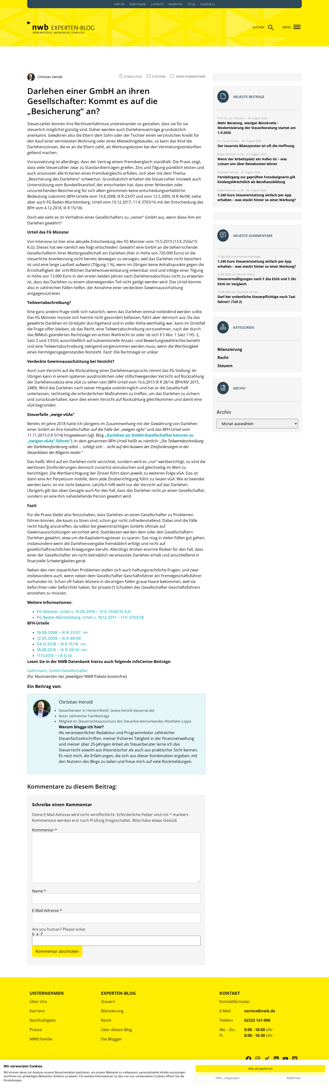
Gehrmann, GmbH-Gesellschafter (57, 670)
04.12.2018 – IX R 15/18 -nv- (62, 644)
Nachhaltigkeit (43, 1020)
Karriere (37, 1011)
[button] (295, 27)
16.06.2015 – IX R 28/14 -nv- (62, 649)
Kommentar (44, 830)
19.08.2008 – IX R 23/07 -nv (62, 632)
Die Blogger (111, 1039)
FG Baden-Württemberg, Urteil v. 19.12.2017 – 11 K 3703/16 (90, 617)
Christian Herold (76, 702)
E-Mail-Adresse (47, 910)
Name (39, 891)
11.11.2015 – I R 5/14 (54, 655)
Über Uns (38, 1001)
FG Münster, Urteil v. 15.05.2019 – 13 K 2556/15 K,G (84, 611)
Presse (36, 1029)
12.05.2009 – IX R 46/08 (59, 638)
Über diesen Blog (116, 1029)
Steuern (108, 1001)
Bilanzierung (112, 1011)
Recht (106, 1020)
